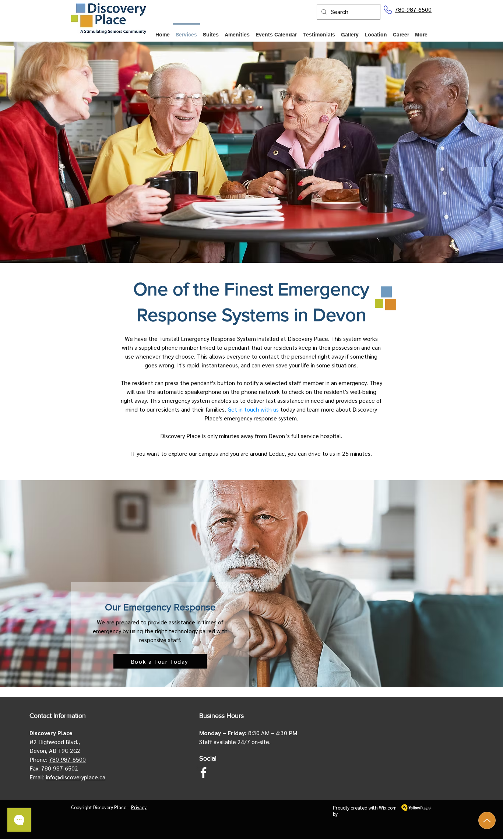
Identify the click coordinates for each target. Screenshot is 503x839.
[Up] (487, 820)
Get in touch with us (253, 409)
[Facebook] (203, 772)
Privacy (139, 807)
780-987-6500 (413, 9)
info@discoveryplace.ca (75, 777)
